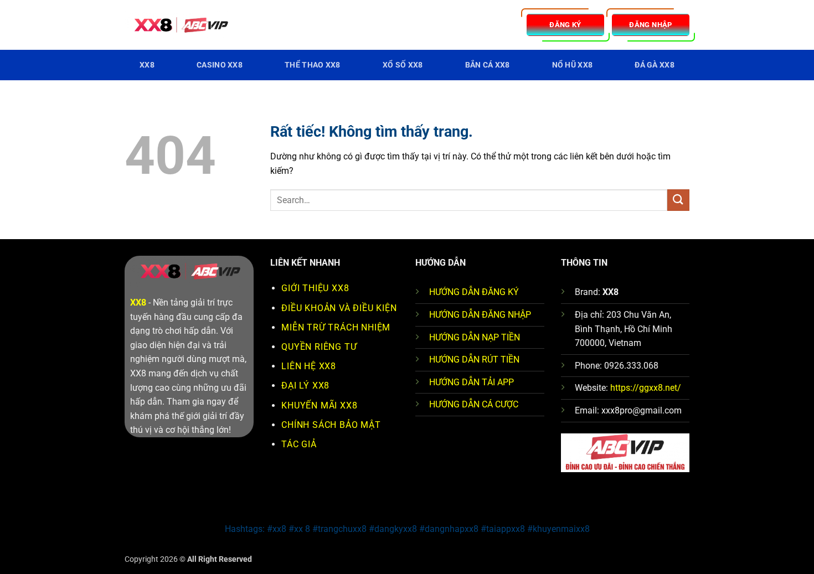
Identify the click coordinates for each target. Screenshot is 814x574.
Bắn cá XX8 (487, 65)
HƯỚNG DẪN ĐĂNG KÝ (474, 292)
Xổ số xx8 (403, 65)
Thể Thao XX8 (312, 65)
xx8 (147, 65)
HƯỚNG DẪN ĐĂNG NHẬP (480, 314)
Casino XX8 (220, 65)
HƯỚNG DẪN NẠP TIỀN (474, 337)
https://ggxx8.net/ (645, 387)
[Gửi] (678, 200)
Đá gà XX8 (654, 65)
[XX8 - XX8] (180, 25)
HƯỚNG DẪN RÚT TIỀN (474, 359)
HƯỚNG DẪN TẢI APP (471, 382)
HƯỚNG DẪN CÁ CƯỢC (473, 404)
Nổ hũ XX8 (572, 65)
